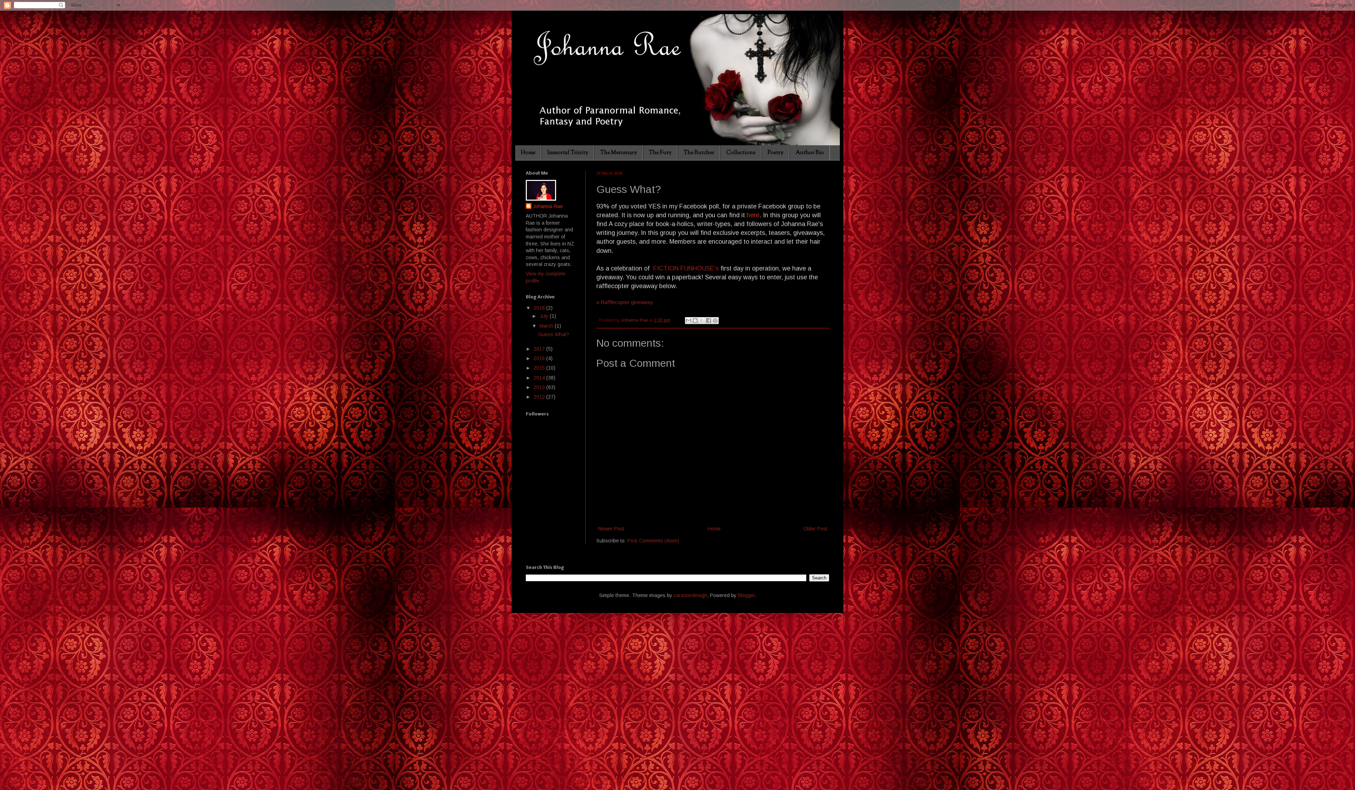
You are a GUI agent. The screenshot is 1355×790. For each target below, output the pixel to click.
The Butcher (698, 153)
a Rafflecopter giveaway (624, 302)
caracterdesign (690, 595)
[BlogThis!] (695, 320)
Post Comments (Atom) (653, 540)
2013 (540, 387)
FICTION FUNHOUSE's (685, 268)
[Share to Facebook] (708, 320)
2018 (540, 308)
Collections (740, 153)
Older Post (815, 528)
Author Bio (809, 153)
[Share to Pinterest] (715, 320)
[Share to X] (701, 320)
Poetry (775, 153)
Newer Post (611, 528)
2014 (540, 378)
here (753, 215)
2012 (540, 397)
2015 (540, 368)
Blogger (746, 595)
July (545, 316)
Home (528, 153)
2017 (540, 349)
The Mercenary (618, 153)
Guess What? (553, 334)
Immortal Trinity (567, 153)
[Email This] (688, 320)
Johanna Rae (548, 206)
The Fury (660, 153)
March (547, 326)
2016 (540, 358)
